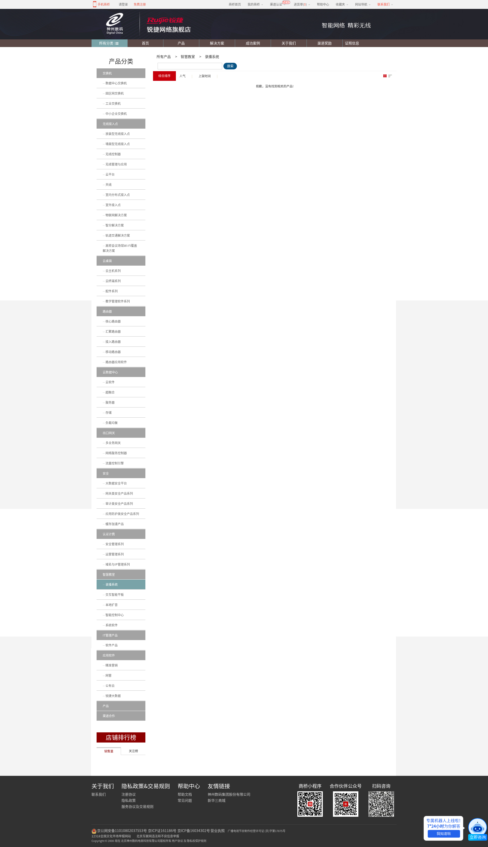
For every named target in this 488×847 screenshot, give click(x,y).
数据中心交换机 (116, 83)
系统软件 (111, 625)
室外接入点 (113, 204)
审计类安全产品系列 (119, 503)
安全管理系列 (114, 544)
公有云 (110, 685)
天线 (108, 184)
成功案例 (253, 43)
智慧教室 (188, 56)
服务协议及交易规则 (137, 806)
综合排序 (164, 75)
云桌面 (107, 260)
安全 (106, 473)
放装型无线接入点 (117, 133)
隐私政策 (128, 800)
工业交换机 (113, 103)
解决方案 (217, 43)
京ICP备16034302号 (193, 831)
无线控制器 (113, 154)
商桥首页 (235, 4)
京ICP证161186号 (162, 831)
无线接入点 (110, 123)
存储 (108, 412)
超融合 (110, 392)
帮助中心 (323, 4)
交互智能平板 (114, 594)
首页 (145, 43)
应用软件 (109, 655)
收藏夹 (340, 4)
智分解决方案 (114, 225)
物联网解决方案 (116, 215)
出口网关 (109, 432)
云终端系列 (113, 280)
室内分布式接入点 (117, 194)
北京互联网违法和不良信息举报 (157, 836)
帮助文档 (185, 794)
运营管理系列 (114, 554)
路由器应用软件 (116, 362)
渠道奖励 (324, 43)
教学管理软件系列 (117, 301)
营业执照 (217, 831)
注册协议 (128, 794)
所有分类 (106, 43)
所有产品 (164, 56)
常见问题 (185, 800)
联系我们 (99, 794)
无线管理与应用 (116, 164)
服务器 (110, 402)
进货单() (300, 4)
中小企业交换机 (116, 113)
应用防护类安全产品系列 (122, 513)
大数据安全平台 (116, 483)
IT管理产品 (110, 635)
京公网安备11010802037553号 (122, 831)
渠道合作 (109, 715)
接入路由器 (113, 341)
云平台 (110, 174)
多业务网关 (113, 442)
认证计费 (109, 534)
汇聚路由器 (113, 331)
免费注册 (140, 4)
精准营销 (111, 665)
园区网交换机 (114, 93)
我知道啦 (444, 833)
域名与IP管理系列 (117, 564)
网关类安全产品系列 (119, 493)
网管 (108, 675)
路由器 (107, 311)
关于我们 (289, 43)
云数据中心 (110, 372)
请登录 (123, 4)
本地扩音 (111, 604)
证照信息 (351, 43)
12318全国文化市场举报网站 (111, 836)
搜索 (230, 66)
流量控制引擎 (114, 463)
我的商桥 (254, 4)
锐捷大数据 (113, 695)
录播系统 (212, 56)
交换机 (107, 73)
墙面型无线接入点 (117, 143)
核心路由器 (113, 321)
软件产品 (111, 645)
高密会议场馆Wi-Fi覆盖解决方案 (120, 248)
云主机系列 (113, 270)
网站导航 (361, 4)
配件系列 (111, 291)
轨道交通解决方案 (117, 235)
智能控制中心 (114, 614)
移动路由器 (113, 351)
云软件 (110, 382)
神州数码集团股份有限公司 (229, 794)
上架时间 (205, 76)
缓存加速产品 (114, 523)
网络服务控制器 (116, 453)
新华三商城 (216, 800)
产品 (181, 43)
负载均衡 (111, 422)
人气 (182, 76)
